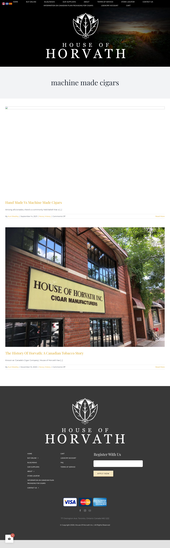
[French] (7, 3)
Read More (160, 216)
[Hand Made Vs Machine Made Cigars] (85, 151)
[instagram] (85, 510)
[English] (3, 3)
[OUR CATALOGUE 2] (85, 13)
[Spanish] (10, 3)
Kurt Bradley (13, 216)
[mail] (90, 510)
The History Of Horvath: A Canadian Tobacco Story (44, 353)
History (48, 216)
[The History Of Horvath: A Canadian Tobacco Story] (85, 287)
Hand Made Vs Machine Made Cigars (33, 202)
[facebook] (80, 510)
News (41, 216)
